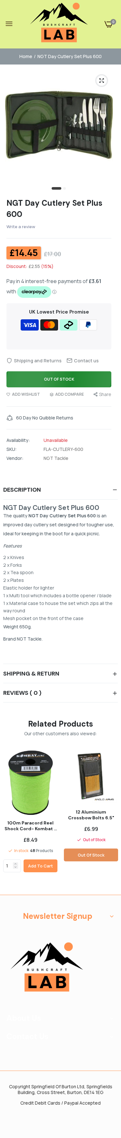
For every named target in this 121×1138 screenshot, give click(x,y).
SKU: (11, 449)
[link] (15, 864)
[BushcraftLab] (59, 24)
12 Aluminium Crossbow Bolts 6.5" (91, 815)
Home (25, 56)
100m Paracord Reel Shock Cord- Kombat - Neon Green (30, 826)
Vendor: (15, 458)
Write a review (20, 226)
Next (110, 820)
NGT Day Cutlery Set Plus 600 (54, 208)
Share (105, 394)
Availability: (18, 440)
